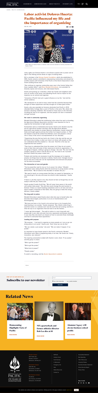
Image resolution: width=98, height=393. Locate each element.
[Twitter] (69, 27)
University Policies (82, 362)
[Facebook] (71, 27)
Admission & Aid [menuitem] (40, 3)
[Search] (87, 4)
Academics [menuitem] (28, 3)
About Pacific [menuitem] (54, 3)
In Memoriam (57, 362)
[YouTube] (89, 383)
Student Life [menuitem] (68, 3)
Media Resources (58, 369)
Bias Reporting (81, 357)
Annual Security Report (83, 367)
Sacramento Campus (34, 364)
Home (8, 10)
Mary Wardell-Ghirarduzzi (50, 87)
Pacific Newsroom (18, 10)
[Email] (73, 27)
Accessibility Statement (83, 354)
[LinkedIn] (67, 27)
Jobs (55, 367)
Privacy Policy (81, 369)
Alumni (27, 265)
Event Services (57, 359)
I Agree (76, 390)
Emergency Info (57, 364)
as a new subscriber (59, 281)
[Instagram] (82, 383)
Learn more (69, 389)
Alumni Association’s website (53, 254)
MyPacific (56, 354)
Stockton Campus (33, 354)
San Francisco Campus (34, 375)
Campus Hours (57, 357)
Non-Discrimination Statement (85, 364)
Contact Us (56, 372)
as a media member (72, 281)
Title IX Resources (82, 359)
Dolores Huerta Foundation (47, 77)
